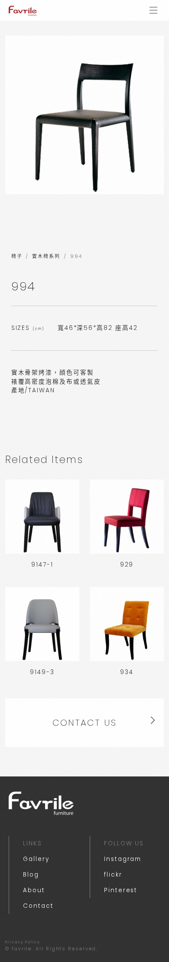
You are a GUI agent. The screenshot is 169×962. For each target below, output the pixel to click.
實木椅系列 (46, 256)
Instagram (122, 859)
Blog (31, 875)
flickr (113, 875)
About (34, 890)
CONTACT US (84, 723)
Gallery (36, 859)
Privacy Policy (22, 942)
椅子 (17, 256)
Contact (38, 906)
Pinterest (120, 890)
